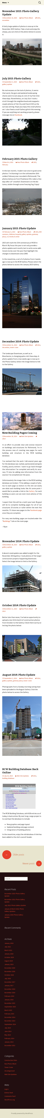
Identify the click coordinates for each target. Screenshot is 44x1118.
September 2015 (10, 1007)
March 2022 (8, 950)
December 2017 (10, 982)
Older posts (14, 854)
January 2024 (9, 943)
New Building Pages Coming (19, 432)
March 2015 (8, 1010)
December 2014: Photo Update (20, 341)
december (5, 347)
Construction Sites (11, 1060)
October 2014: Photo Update (19, 605)
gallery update (7, 84)
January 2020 (9, 954)
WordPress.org (10, 1100)
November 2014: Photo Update (20, 541)
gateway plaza (18, 681)
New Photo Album (27, 18)
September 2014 (10, 1024)
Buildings (6, 521)
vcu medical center (13, 237)
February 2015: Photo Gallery (19, 158)
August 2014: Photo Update (18, 674)
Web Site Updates (27, 436)
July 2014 (8, 1028)
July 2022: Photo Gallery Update (15, 905)
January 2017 (9, 986)
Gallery (32, 491)
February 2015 (9, 1014)
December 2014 (10, 1017)
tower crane (14, 347)
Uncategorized (10, 1071)
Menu (4, 2)
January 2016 (9, 1000)
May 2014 (8, 1035)
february (5, 165)
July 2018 (8, 978)
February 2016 (9, 996)
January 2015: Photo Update (19, 228)
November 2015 (10, 1003)
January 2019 (9, 964)
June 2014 (8, 1031)
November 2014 (10, 1021)
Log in (6, 1089)
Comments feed (10, 1096)
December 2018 (10, 968)
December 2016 (10, 989)
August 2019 (9, 961)
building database (8, 778)
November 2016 (10, 993)
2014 (38, 345)
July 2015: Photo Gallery (16, 78)
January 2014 (9, 1042)
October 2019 (9, 957)
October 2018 (9, 975)
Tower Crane (9, 1067)
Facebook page (36, 510)
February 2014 (9, 1038)
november (5, 20)
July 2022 (8, 947)
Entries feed (9, 1093)
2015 (38, 18)
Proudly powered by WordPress (22, 1113)
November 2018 (10, 971)
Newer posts (31, 863)
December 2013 (10, 1045)
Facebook (18, 115)
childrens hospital (15, 234)
